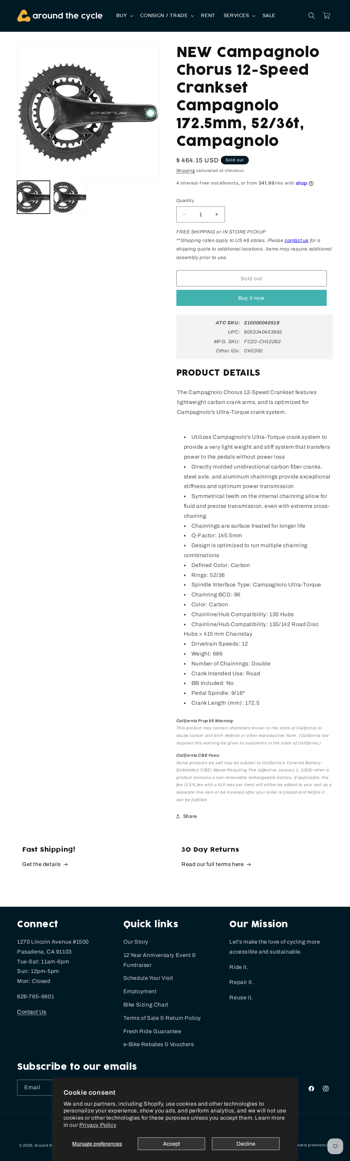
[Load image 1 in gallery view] (33, 197)
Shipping (185, 170)
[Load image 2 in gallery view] (69, 197)
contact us (297, 240)
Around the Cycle (51, 1145)
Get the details (41, 864)
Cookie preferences (312, 1145)
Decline (246, 1144)
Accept (171, 1144)
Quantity (185, 200)
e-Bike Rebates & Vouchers (158, 1044)
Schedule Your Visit (148, 978)
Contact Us (31, 1012)
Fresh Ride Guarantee (152, 1031)
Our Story (135, 942)
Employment (140, 991)
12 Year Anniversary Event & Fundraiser (159, 960)
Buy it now (251, 298)
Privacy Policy (97, 1125)
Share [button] (190, 816)
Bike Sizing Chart (146, 1005)
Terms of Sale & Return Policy (162, 1018)
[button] (124, 16)
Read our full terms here (212, 864)
